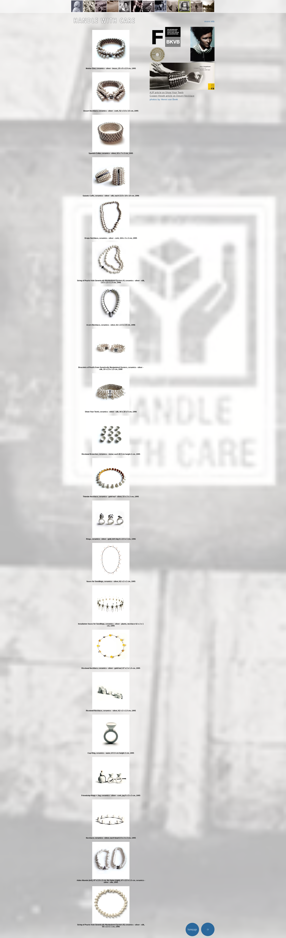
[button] (202, 44)
